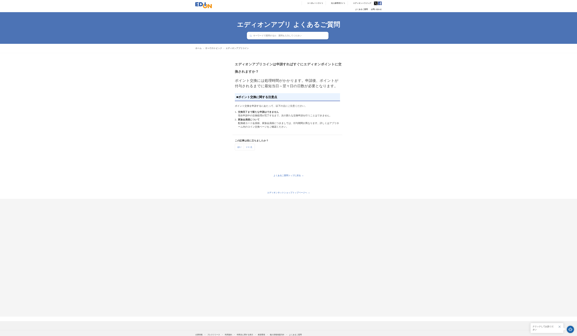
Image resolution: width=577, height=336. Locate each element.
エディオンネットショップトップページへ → (288, 192)
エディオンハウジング (362, 3)
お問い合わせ (376, 9)
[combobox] (287, 35)
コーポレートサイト (315, 3)
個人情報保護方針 (277, 335)
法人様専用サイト (338, 3)
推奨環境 (261, 335)
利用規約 (228, 335)
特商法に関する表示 (245, 335)
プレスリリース (213, 335)
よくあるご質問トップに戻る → (288, 175)
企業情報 (199, 335)
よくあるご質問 (361, 9)
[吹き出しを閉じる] (559, 326)
